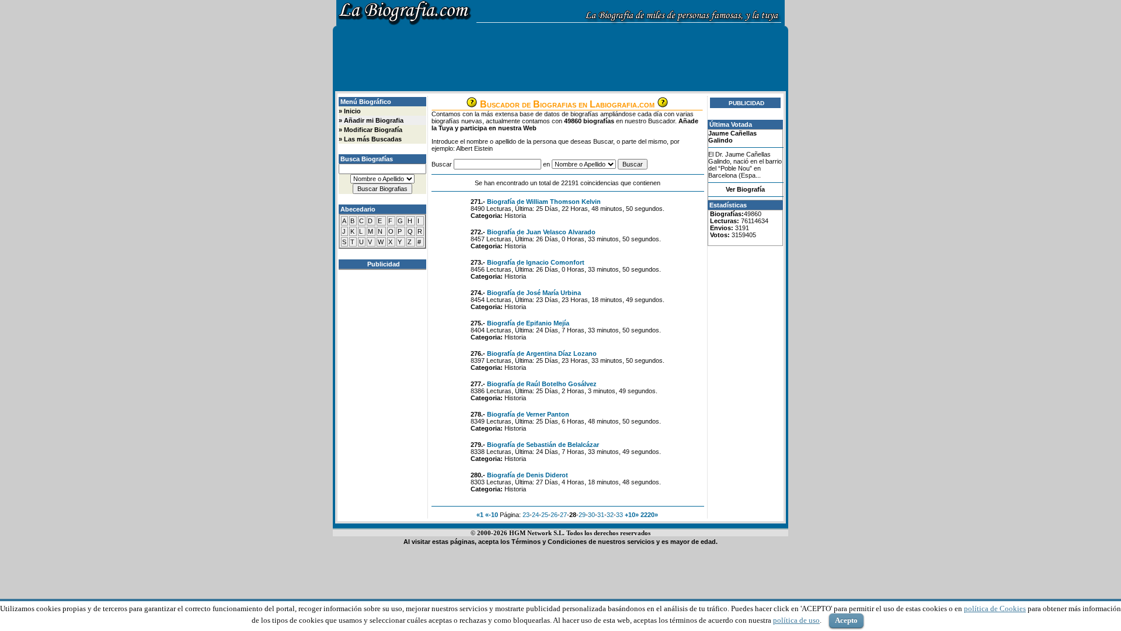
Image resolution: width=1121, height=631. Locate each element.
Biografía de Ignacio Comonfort (535, 262)
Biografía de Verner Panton (528, 414)
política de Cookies (995, 608)
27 (563, 514)
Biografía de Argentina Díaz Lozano (542, 353)
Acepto (846, 620)
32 (610, 514)
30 (591, 514)
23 (526, 514)
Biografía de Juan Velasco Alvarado (541, 231)
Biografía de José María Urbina (534, 292)
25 (544, 514)
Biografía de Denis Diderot (527, 475)
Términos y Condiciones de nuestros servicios (583, 541)
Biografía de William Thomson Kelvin (544, 201)
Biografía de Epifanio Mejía (528, 323)
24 (535, 514)
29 (582, 514)
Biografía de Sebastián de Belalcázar (543, 444)
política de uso (796, 620)
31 (600, 514)
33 (619, 514)
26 (554, 514)
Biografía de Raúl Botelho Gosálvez (542, 383)
